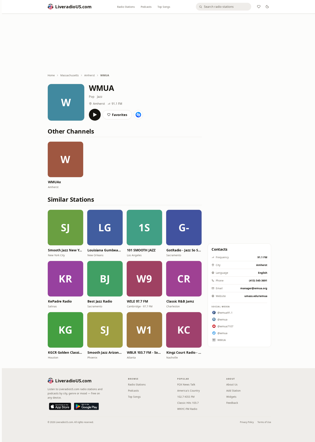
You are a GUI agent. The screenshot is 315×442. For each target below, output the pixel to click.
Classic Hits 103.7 (188, 403)
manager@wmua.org (253, 288)
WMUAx (54, 182)
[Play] (95, 115)
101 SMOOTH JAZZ (141, 250)
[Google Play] (86, 406)
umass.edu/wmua (255, 296)
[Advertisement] (159, 44)
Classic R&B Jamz (180, 301)
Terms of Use (264, 422)
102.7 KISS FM (186, 396)
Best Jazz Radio (99, 301)
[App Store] (60, 406)
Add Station (233, 390)
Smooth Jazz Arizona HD (104, 352)
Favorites (119, 114)
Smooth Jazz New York (65, 250)
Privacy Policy (247, 422)
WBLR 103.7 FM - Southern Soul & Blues (144, 352)
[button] (65, 159)
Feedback (232, 403)
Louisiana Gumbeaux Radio (104, 250)
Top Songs (164, 6)
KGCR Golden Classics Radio (65, 352)
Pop (91, 97)
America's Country (188, 390)
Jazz (99, 97)
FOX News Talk (186, 384)
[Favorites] (259, 7)
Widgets (231, 396)
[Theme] (267, 7)
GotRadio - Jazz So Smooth (183, 250)
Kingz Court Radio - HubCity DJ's (183, 352)
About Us (232, 384)
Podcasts (146, 6)
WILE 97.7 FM (137, 301)
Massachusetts (69, 75)
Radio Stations (126, 6)
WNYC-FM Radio (187, 409)
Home (51, 75)
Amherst (89, 75)
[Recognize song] (138, 114)
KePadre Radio (60, 301)
